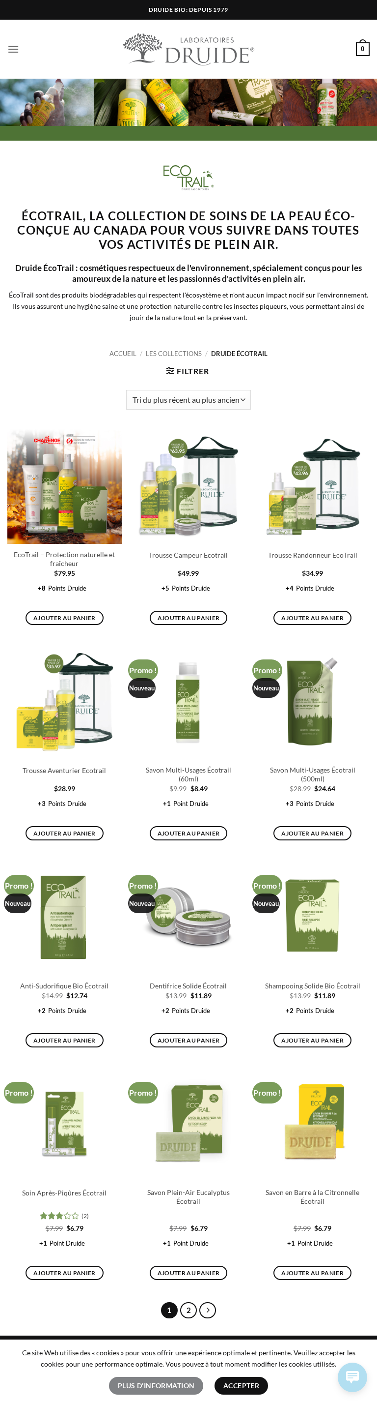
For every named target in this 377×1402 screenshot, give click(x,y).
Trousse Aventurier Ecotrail (64, 770)
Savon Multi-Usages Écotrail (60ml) (188, 774)
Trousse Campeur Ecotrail (188, 555)
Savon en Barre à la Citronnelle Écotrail (312, 1197)
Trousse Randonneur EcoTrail (312, 555)
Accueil (122, 354)
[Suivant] (207, 1310)
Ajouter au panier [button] (64, 618)
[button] (13, 49)
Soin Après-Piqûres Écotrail (64, 1193)
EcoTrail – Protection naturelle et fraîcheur (64, 559)
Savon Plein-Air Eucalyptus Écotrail (188, 1197)
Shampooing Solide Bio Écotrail (312, 986)
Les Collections (174, 354)
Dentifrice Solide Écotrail (188, 986)
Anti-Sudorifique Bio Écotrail (64, 986)
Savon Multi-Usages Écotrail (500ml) (312, 774)
